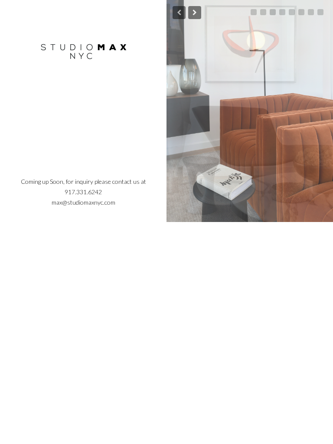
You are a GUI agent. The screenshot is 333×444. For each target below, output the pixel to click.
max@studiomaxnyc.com (83, 202)
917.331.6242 (83, 192)
